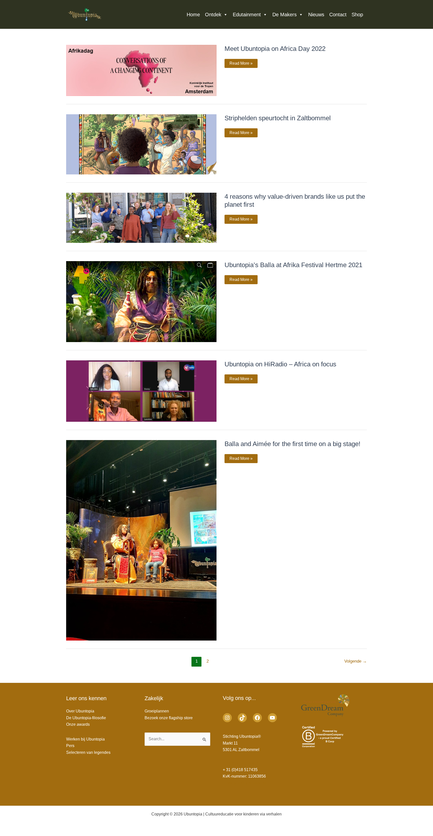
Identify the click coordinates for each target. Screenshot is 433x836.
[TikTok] (242, 717)
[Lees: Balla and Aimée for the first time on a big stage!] (141, 540)
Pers (70, 746)
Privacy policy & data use (245, 783)
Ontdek (213, 14)
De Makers (284, 14)
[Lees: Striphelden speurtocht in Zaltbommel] (141, 144)
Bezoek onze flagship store (169, 718)
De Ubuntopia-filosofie (86, 718)
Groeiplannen (157, 711)
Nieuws (316, 14)
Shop (357, 14)
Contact (338, 14)
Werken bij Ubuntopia (85, 739)
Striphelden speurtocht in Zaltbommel (278, 118)
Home (193, 14)
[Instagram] (227, 717)
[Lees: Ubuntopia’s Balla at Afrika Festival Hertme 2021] (141, 301)
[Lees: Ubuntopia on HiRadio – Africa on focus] (141, 390)
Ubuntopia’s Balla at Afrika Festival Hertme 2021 (293, 265)
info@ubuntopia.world (242, 763)
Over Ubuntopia (80, 711)
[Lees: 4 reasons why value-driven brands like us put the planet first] (141, 217)
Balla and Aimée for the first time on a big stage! (292, 444)
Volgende (355, 661)
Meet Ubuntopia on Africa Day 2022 (275, 48)
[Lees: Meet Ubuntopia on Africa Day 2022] (141, 70)
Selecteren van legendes (88, 752)
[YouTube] (272, 717)
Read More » (241, 63)
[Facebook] (257, 717)
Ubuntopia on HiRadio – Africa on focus (280, 364)
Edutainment (247, 14)
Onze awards (78, 724)
